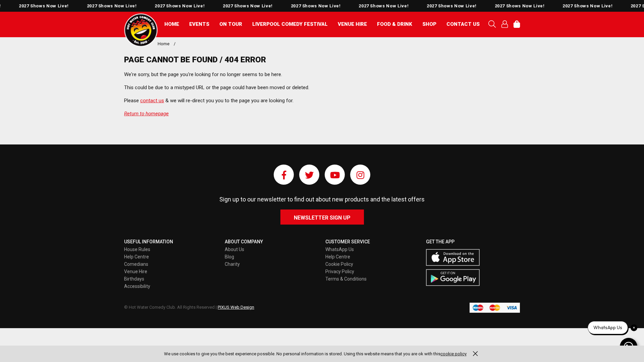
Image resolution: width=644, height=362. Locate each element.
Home (171, 24)
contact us (152, 101)
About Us (234, 249)
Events (199, 24)
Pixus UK (141, 30)
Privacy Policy (339, 271)
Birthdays (134, 279)
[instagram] (360, 175)
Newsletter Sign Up (322, 218)
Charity (232, 264)
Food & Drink (394, 24)
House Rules (137, 249)
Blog (229, 256)
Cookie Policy (339, 264)
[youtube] (335, 175)
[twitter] (309, 175)
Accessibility (137, 286)
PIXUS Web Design (236, 307)
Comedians (136, 264)
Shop (429, 24)
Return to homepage (146, 114)
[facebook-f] (284, 175)
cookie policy (453, 353)
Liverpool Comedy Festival (290, 24)
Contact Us (463, 24)
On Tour (230, 24)
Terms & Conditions (346, 279)
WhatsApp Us (339, 249)
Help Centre (136, 256)
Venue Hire (352, 24)
